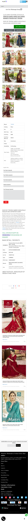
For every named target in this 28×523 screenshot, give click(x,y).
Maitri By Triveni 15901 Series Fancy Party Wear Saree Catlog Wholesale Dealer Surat (13, 425)
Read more (5, 339)
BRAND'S (6, 18)
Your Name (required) (7, 170)
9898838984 (6, 235)
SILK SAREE (21, 16)
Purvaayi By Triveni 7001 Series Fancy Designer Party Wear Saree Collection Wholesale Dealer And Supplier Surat (14, 336)
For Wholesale (20, 26)
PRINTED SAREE (8, 16)
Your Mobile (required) (7, 175)
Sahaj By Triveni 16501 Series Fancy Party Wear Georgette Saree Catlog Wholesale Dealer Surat (13, 382)
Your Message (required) (8, 189)
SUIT (15, 18)
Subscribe (18, 445)
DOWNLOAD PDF (20, 30)
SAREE (15, 16)
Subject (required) (6, 184)
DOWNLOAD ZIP (9, 30)
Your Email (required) (7, 179)
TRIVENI (11, 18)
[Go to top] (24, 518)
